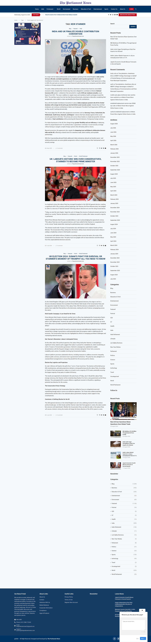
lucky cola (113, 73)
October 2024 (114, 216)
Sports (106, 9)
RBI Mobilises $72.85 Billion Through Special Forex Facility (129, 433)
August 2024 (114, 224)
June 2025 (113, 182)
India (42, 9)
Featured (112, 309)
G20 (111, 318)
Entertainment (98, 9)
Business (75, 9)
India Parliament (115, 334)
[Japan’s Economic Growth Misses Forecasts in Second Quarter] (115, 465)
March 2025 (113, 195)
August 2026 (114, 124)
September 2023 (115, 270)
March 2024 (113, 245)
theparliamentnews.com (78, 36)
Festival (112, 313)
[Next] (43, 14)
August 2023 (114, 275)
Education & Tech (86, 9)
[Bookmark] (134, 404)
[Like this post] (97, 148)
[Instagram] (112, 15)
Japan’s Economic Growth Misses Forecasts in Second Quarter (129, 464)
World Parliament (115, 385)
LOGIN (131, 9)
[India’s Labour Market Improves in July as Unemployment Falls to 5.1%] (115, 455)
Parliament (50, 9)
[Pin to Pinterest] (103, 148)
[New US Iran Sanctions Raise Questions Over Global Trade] (123, 411)
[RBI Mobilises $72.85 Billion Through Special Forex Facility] (115, 434)
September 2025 (115, 170)
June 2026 (113, 132)
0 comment (60, 148)
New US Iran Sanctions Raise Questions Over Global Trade (120, 423)
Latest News (119, 594)
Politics (112, 355)
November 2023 (115, 262)
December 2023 (114, 258)
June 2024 (113, 233)
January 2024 (114, 254)
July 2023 (113, 279)
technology (113, 368)
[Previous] (42, 14)
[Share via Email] (105, 148)
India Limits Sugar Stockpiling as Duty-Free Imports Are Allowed (129, 443)
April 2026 (113, 140)
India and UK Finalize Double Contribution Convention (75, 32)
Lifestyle (112, 338)
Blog (111, 288)
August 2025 (114, 174)
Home (37, 9)
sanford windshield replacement (119, 112)
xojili (111, 84)
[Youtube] (117, 15)
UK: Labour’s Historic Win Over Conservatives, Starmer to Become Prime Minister (75, 160)
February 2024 (114, 249)
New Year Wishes (115, 347)
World (58, 9)
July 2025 (113, 178)
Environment (66, 9)
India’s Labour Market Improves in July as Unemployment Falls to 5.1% (130, 454)
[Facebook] (108, 15)
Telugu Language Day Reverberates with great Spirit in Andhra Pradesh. (61, 14)
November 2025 (115, 161)
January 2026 (114, 153)
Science (112, 359)
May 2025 (113, 186)
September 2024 (115, 220)
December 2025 (114, 157)
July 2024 (113, 228)
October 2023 (114, 266)
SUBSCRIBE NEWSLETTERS (128, 14)
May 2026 (113, 136)
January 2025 (114, 203)
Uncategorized (114, 376)
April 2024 (113, 241)
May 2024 (113, 237)
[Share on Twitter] (101, 148)
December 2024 (114, 207)
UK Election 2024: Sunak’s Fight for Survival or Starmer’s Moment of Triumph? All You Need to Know (75, 257)
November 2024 (115, 212)
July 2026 (113, 128)
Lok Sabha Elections (116, 343)
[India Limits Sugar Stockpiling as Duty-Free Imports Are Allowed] (115, 444)
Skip (137, 638)
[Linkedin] (115, 15)
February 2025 (114, 199)
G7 (111, 322)
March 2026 (113, 144)
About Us (122, 9)
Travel (112, 372)
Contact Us (114, 9)
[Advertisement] (27, 59)
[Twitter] (110, 15)
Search (112, 23)
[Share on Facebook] (99, 148)
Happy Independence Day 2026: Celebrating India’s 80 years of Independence (124, 604)
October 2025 (114, 165)
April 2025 (113, 191)
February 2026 (114, 149)
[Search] (136, 9)
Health (112, 326)
